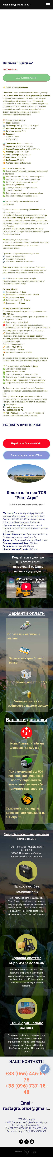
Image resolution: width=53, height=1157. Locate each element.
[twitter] (26, 1141)
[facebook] (21, 1141)
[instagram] (32, 1141)
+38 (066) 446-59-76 (26, 1077)
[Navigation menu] (48, 4)
